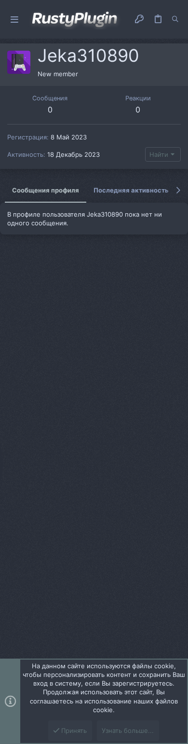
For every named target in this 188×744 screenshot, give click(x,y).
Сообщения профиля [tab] (45, 190)
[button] (14, 19)
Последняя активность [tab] (131, 190)
